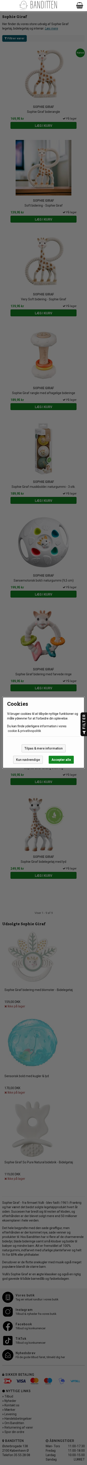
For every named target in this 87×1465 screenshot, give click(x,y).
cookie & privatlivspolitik (24, 731)
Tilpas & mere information (44, 748)
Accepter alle (61, 759)
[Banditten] (38, 5)
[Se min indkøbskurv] (80, 5)
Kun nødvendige (28, 759)
